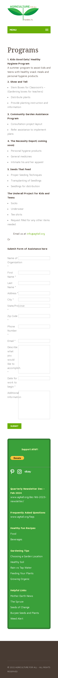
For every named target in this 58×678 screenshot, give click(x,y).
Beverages (16, 539)
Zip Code (12, 318)
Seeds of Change (19, 607)
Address (12, 293)
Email (11, 340)
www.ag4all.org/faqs (22, 516)
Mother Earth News (21, 595)
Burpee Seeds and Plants (24, 612)
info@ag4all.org (36, 233)
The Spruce (16, 601)
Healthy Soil (17, 562)
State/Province (12, 307)
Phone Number (12, 330)
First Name (11, 274)
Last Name (11, 285)
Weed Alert (16, 618)
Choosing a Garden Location (26, 556)
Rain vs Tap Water (21, 567)
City (10, 299)
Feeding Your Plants (21, 573)
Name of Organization (12, 262)
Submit (14, 426)
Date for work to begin (12, 382)
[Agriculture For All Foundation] (23, 13)
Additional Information (12, 395)
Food (13, 533)
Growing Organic (19, 579)
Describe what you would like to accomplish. (12, 360)
